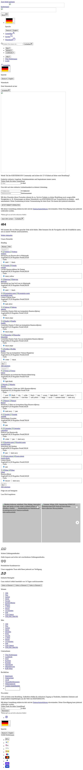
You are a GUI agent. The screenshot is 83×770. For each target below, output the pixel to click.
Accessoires (9, 611)
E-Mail (23, 183)
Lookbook (8, 657)
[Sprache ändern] (10, 21)
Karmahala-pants (6, 295)
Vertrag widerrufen (12, 688)
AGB (7, 680)
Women (8, 50)
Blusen (7, 605)
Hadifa (3, 323)
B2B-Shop (9, 668)
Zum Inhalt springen (8, 2)
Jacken (7, 597)
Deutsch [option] (8, 30)
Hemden (8, 632)
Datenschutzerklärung (40, 209)
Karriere (8, 661)
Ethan (3, 472)
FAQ (7, 659)
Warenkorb (9, 665)
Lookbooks (9, 53)
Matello (3, 386)
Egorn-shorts (5, 458)
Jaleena (3, 309)
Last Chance (9, 614)
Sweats (7, 601)
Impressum (9, 676)
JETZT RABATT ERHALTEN (11, 205)
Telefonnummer (26, 193)
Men (7, 48)
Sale (6, 612)
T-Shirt (7, 607)
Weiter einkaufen (6, 235)
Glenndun (4, 430)
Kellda (3, 351)
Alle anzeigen (5, 366)
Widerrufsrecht (10, 684)
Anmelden (6, 65)
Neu (6, 595)
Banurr (3, 403)
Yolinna (3, 254)
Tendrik (3, 416)
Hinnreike (4, 337)
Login (7, 61)
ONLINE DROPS (11, 616)
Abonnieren (5, 711)
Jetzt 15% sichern (7, 219)
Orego (3, 373)
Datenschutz (9, 678)
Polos (7, 634)
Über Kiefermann (11, 59)
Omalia (3, 267)
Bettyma (4, 281)
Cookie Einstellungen (12, 686)
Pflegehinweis (10, 667)
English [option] (15, 30)
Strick (7, 599)
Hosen (7, 609)
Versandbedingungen (12, 682)
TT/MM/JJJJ (25, 191)
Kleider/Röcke (10, 603)
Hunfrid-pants (5, 444)
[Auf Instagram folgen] (6, 718)
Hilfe (7, 57)
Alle (6, 593)
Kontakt (8, 663)
